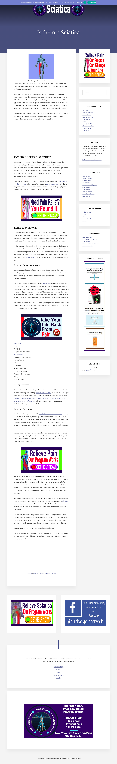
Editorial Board (86, 218)
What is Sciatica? (87, 110)
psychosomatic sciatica (43, 393)
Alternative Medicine (88, 126)
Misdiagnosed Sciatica (88, 123)
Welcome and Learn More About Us (91, 160)
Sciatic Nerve (86, 196)
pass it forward (90, 370)
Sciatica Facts (86, 176)
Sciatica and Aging (87, 237)
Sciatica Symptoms (87, 112)
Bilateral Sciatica (87, 182)
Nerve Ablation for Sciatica (89, 239)
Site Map (84, 221)
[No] (115, 2)
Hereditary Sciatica (87, 246)
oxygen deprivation (52, 184)
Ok (85, 2)
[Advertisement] (41, 135)
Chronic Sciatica (86, 128)
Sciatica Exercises (87, 191)
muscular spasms (31, 257)
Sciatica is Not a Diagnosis (89, 185)
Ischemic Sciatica (50, 573)
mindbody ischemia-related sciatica (50, 414)
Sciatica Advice (86, 189)
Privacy (84, 214)
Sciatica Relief (86, 187)
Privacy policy (92, 2)
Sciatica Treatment (87, 117)
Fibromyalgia (18, 354)
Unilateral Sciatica (87, 180)
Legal (83, 216)
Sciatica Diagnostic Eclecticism (90, 243)
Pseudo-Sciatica (86, 121)
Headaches (17, 343)
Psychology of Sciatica (88, 194)
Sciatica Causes (38, 573)
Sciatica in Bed (86, 241)
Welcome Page (86, 212)
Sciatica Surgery (86, 119)
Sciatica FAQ (85, 130)
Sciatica (29, 573)
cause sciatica (45, 283)
